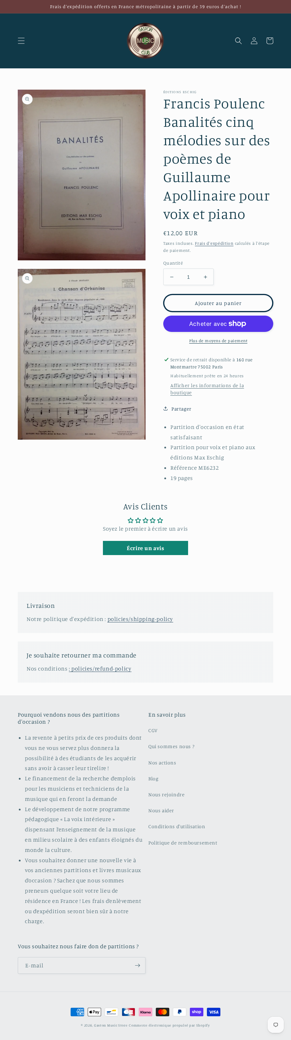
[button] (21, 41)
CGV (153, 730)
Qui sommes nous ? (171, 746)
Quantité (173, 263)
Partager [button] (181, 409)
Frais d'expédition (214, 243)
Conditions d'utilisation (176, 826)
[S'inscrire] (137, 965)
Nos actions (162, 762)
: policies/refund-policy (100, 668)
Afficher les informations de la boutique (207, 388)
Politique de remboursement (183, 843)
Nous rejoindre (166, 794)
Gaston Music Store (111, 1025)
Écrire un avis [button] (145, 548)
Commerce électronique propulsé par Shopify (169, 1025)
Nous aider (161, 810)
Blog (153, 778)
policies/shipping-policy (140, 618)
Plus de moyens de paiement (218, 340)
